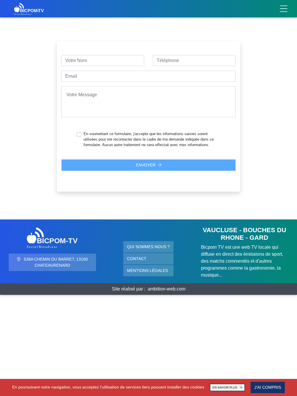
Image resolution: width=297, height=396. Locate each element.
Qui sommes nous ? (148, 246)
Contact (136, 258)
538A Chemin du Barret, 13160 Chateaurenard (55, 262)
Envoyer (145, 165)
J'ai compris (267, 387)
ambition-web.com (166, 288)
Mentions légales (147, 270)
